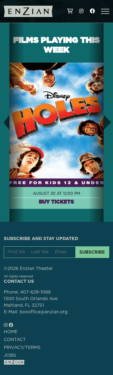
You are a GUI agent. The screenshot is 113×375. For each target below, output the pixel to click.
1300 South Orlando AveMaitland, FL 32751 (30, 302)
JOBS (10, 355)
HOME (11, 332)
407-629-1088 (35, 292)
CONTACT (15, 340)
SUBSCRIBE (92, 252)
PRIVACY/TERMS (22, 347)
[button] (105, 11)
